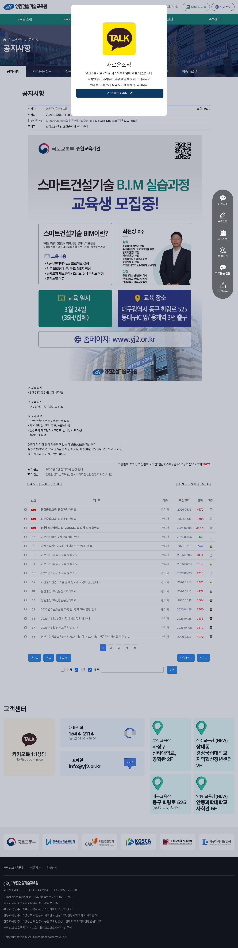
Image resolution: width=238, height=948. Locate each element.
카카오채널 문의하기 (118, 93)
